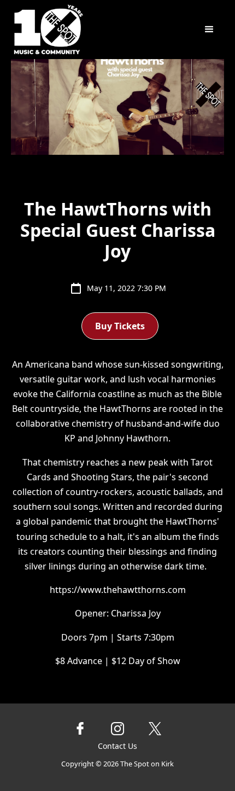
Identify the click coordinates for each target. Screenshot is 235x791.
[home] (85, 29)
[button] (209, 29)
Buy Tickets (120, 326)
